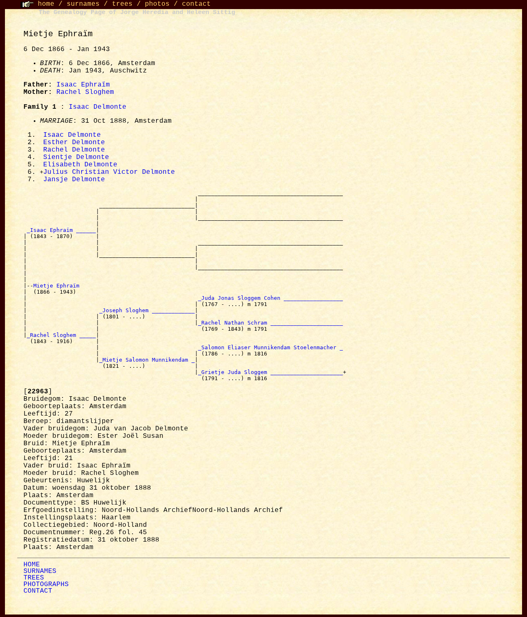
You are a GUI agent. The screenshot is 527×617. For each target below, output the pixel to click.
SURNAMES (39, 571)
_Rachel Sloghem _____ (61, 335)
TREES (33, 578)
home (46, 4)
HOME (31, 564)
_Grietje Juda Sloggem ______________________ (270, 372)
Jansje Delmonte (74, 179)
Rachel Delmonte (74, 150)
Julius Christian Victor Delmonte (109, 172)
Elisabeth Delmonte (80, 164)
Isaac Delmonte (97, 107)
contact (196, 4)
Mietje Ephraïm (58, 286)
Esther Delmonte (74, 142)
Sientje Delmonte (76, 157)
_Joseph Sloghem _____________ (147, 310)
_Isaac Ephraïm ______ (61, 230)
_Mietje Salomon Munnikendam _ (147, 360)
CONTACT (37, 591)
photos (157, 4)
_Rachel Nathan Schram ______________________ (270, 323)
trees (122, 4)
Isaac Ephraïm (83, 85)
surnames (83, 4)
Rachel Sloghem (85, 92)
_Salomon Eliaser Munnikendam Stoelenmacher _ (270, 347)
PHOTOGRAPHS (46, 584)
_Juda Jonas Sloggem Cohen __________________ (270, 298)
